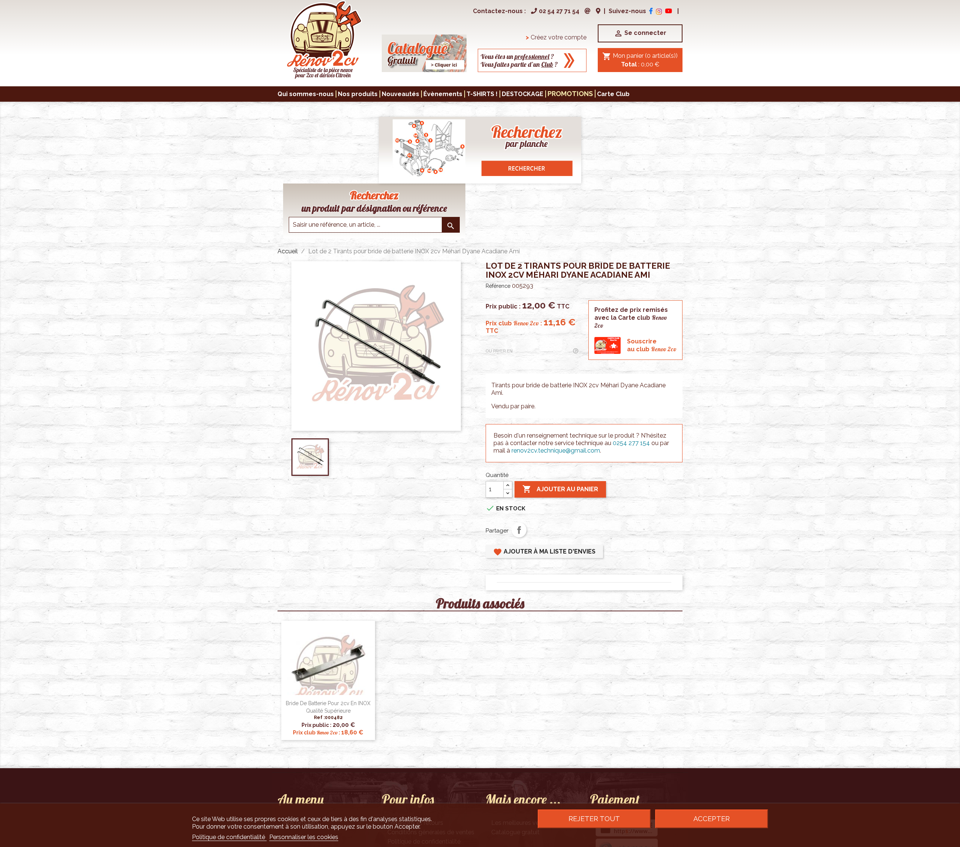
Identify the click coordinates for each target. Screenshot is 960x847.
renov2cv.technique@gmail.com (556, 450)
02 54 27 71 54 (559, 11)
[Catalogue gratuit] (424, 52)
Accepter (711, 819)
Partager (519, 529)
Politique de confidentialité (229, 837)
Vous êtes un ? (517, 56)
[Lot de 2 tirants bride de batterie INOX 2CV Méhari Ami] (324, 39)
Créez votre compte (556, 37)
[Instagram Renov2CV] (659, 11)
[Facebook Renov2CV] (651, 11)
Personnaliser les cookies (303, 837)
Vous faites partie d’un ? (519, 64)
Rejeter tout (594, 819)
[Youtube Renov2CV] (668, 11)
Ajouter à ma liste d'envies (544, 552)
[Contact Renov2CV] (587, 11)
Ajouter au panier (560, 488)
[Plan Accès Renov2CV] (598, 11)
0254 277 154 (631, 443)
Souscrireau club (651, 345)
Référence (498, 286)
